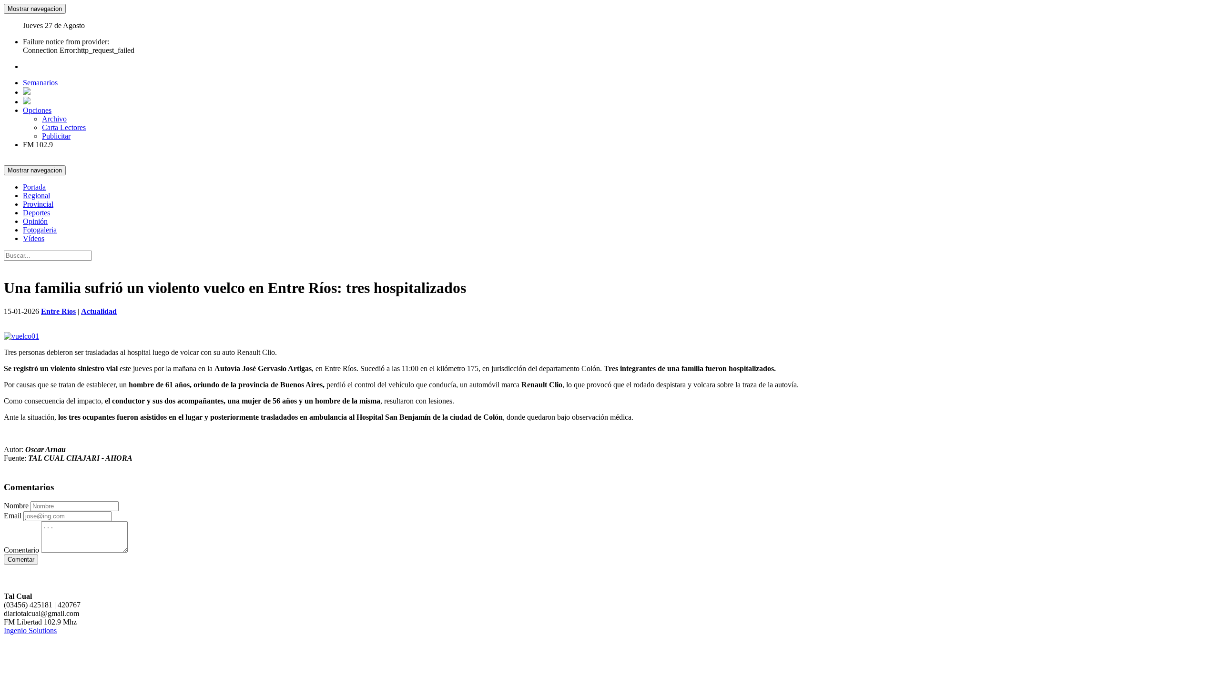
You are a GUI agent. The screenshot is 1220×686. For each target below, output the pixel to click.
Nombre (16, 506)
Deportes (36, 213)
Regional (36, 196)
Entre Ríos (58, 311)
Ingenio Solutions (30, 630)
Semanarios (40, 83)
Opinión (35, 221)
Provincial (38, 204)
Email (12, 516)
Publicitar (56, 136)
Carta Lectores (64, 127)
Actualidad (99, 311)
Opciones (37, 110)
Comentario (21, 550)
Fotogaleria (40, 230)
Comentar (21, 559)
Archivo (54, 119)
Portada (34, 187)
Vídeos (33, 238)
